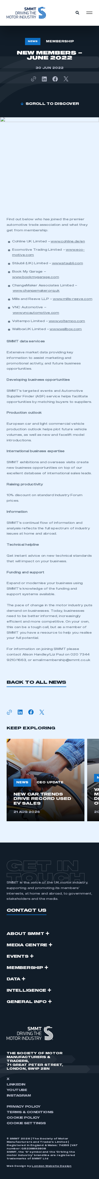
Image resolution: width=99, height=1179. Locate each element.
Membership (25, 968)
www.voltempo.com (67, 321)
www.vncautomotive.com (36, 312)
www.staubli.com (67, 263)
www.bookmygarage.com (35, 277)
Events (18, 956)
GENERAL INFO (27, 1002)
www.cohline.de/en (68, 241)
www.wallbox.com (66, 329)
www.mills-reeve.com (72, 298)
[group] (45, 780)
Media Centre (27, 945)
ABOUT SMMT (25, 934)
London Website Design (52, 1166)
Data (13, 979)
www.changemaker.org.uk (36, 290)
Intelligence (26, 991)
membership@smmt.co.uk (66, 660)
